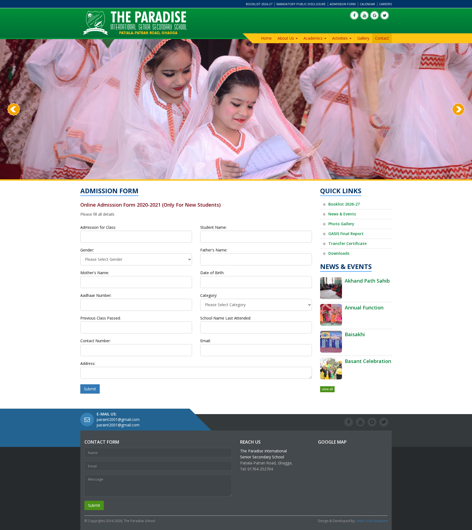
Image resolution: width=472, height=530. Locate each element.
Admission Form (343, 4)
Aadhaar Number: (95, 295)
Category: (208, 295)
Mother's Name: (94, 273)
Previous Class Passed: (100, 318)
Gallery (363, 38)
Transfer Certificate (347, 243)
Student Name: (213, 227)
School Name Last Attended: (225, 318)
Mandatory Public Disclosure (301, 4)
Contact (382, 38)
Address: (87, 363)
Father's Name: (213, 250)
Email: (205, 341)
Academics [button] (313, 38)
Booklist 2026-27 (259, 4)
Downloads (338, 253)
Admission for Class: (98, 227)
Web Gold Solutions (372, 521)
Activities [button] (340, 38)
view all (327, 389)
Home (266, 38)
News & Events (342, 213)
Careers (385, 4)
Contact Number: (95, 341)
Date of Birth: (212, 273)
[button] (13, 144)
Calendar (367, 4)
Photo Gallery (341, 223)
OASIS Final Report (346, 233)
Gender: (87, 250)
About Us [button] (286, 38)
